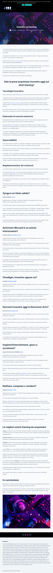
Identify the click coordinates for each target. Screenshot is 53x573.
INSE (21, 352)
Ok (23, 4)
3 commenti (40, 30)
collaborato (24, 373)
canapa (38, 49)
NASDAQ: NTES (12, 390)
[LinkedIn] (30, 535)
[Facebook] (23, 535)
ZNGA (13, 197)
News (27, 30)
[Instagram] (27, 535)
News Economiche (33, 30)
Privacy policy (28, 4)
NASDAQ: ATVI (16, 235)
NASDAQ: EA (14, 310)
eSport (11, 125)
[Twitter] (25, 535)
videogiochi (18, 60)
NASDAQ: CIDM (12, 281)
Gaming (22, 94)
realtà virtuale (15, 102)
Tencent (13, 172)
